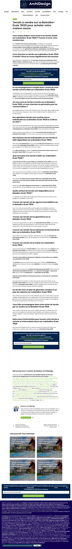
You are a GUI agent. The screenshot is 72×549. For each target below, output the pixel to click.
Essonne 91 (43, 398)
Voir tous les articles (26, 417)
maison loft (28, 378)
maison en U (48, 383)
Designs (6, 12)
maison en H (41, 383)
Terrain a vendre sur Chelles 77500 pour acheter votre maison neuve (49, 441)
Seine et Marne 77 (25, 400)
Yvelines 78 (36, 398)
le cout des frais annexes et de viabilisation (41, 395)
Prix (67, 12)
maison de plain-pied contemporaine (41, 381)
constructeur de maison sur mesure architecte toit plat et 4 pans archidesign (26, 511)
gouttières (52, 391)
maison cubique (43, 378)
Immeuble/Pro (46, 12)
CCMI (15, 395)
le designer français (11, 510)
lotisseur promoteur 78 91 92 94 (54, 508)
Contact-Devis (44, 15)
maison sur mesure (26, 388)
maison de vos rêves (33, 390)
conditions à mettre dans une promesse (25, 397)
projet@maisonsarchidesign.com (29, 75)
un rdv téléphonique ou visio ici (34, 73)
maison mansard (20, 378)
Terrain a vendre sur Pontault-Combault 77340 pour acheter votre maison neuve (48, 465)
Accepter (37, 545)
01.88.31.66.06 (47, 75)
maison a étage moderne (24, 381)
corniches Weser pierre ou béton (24, 393)
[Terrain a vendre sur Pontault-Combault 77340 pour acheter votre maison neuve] (49, 470)
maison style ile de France (36, 380)
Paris (42, 400)
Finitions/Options (28, 15)
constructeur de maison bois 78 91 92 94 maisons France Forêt (31, 510)
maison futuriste (25, 383)
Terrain (14, 19)
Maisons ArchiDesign (18, 31)
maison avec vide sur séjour (32, 385)
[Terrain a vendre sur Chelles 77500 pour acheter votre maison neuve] (49, 447)
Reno (22, 12)
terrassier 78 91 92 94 (40, 508)
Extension (30, 12)
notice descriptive (24, 395)
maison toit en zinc (19, 385)
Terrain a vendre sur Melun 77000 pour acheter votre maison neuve (21, 464)
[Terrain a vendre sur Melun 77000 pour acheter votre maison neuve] (22, 470)
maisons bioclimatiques (42, 386)
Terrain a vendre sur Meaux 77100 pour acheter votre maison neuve (21, 441)
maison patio (35, 378)
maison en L (34, 383)
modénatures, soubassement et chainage (26, 391)
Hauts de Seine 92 (51, 398)
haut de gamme (44, 388)
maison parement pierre (22, 380)
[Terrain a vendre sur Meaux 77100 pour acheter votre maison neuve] (22, 447)
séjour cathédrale (46, 385)
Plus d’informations (28, 545)
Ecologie (60, 12)
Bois (54, 12)
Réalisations (15, 12)
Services (37, 12)
